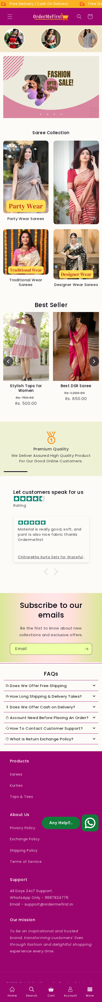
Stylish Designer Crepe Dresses (26, 388)
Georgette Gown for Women (76, 388)
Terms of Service (26, 861)
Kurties (16, 785)
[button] (9, 16)
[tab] (40, 114)
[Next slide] (94, 361)
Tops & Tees (21, 796)
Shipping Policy (24, 850)
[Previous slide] (8, 361)
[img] (53, 498)
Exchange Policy (25, 839)
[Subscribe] (86, 649)
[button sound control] (93, 218)
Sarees (16, 774)
